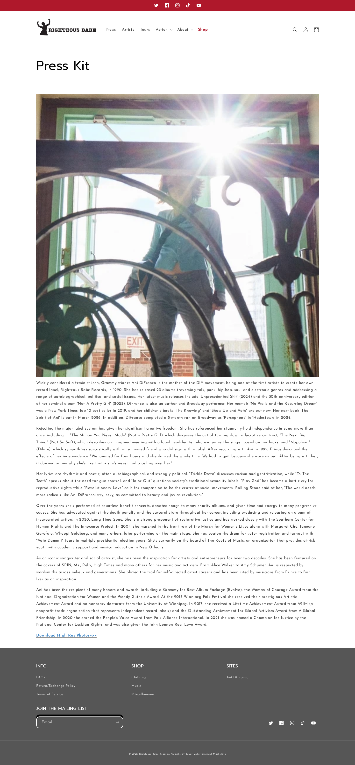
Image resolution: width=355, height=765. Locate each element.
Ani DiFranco (237, 677)
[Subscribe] (117, 722)
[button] (163, 29)
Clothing (138, 677)
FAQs (40, 677)
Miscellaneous (143, 694)
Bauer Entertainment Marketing (205, 754)
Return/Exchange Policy (55, 686)
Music (136, 686)
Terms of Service (49, 694)
